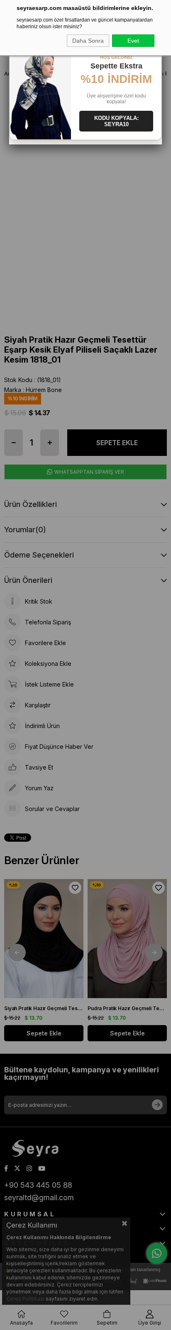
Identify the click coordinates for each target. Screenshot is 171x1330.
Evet (133, 40)
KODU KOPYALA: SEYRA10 (116, 121)
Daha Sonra (88, 40)
